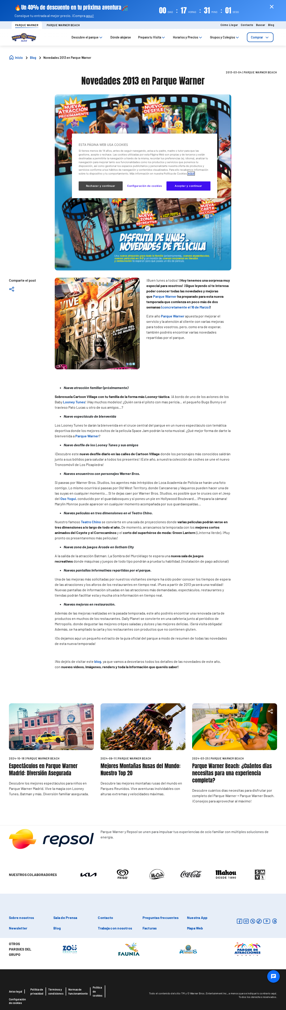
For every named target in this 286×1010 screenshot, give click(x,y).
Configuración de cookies (17, 1001)
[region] (144, 165)
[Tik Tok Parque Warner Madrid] (259, 921)
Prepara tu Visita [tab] (149, 37)
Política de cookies (97, 991)
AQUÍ (191, 173)
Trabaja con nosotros (115, 928)
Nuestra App (197, 917)
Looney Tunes (74, 402)
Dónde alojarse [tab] (120, 37)
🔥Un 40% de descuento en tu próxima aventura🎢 (71, 7)
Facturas (150, 928)
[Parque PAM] (247, 948)
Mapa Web (195, 928)
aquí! (90, 15)
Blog (271, 24)
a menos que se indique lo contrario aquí (252, 993)
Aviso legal (15, 991)
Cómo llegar (229, 24)
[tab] (260, 37)
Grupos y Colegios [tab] (222, 37)
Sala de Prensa (65, 917)
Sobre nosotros (21, 917)
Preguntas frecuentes (161, 917)
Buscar (260, 24)
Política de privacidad (36, 991)
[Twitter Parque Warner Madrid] (252, 921)
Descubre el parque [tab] (85, 37)
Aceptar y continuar (188, 185)
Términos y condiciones (55, 991)
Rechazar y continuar (100, 185)
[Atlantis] (188, 948)
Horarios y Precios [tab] (185, 37)
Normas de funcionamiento (78, 991)
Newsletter (18, 928)
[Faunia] (129, 948)
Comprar (257, 37)
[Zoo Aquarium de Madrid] (70, 948)
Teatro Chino (91, 522)
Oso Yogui (68, 498)
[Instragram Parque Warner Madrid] (246, 921)
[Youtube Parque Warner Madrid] (266, 921)
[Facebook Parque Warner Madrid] (239, 921)
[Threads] (274, 921)
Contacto (247, 24)
